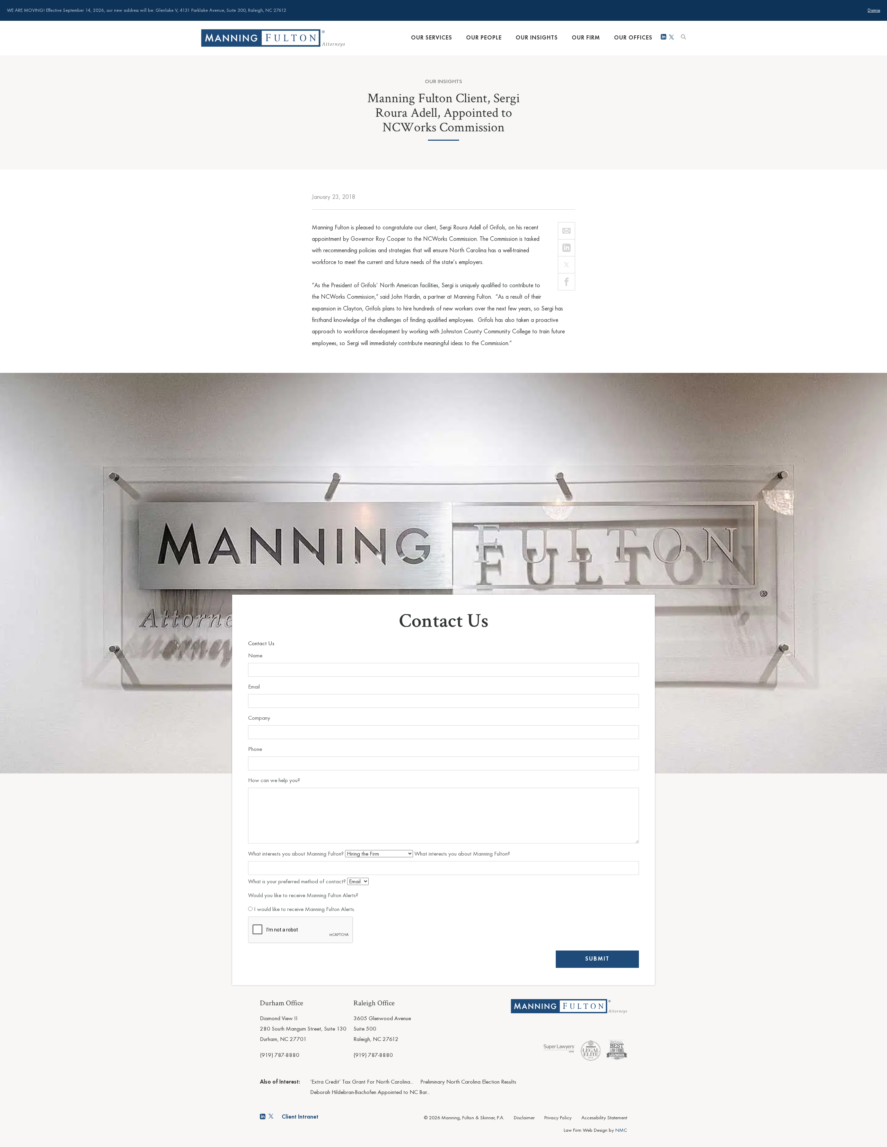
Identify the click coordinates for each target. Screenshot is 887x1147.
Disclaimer (524, 1118)
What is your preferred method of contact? (297, 882)
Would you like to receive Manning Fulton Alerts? (303, 896)
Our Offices (633, 38)
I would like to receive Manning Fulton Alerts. (304, 909)
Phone (255, 749)
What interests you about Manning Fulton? (296, 854)
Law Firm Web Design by (595, 1130)
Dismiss (874, 10)
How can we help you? (274, 780)
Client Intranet (300, 1117)
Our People (484, 38)
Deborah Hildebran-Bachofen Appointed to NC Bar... (370, 1092)
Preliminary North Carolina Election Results (468, 1082)
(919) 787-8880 (279, 1055)
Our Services (431, 38)
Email (254, 687)
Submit (597, 959)
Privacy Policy (558, 1118)
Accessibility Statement (604, 1118)
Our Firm (586, 38)
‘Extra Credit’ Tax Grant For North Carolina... (361, 1082)
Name (255, 656)
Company (259, 718)
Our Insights (537, 38)
